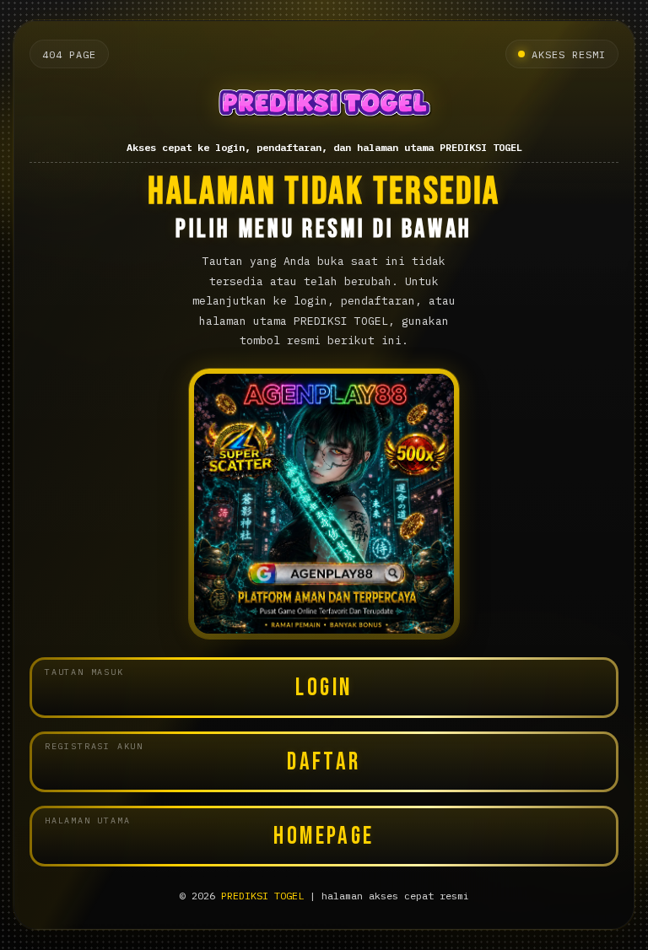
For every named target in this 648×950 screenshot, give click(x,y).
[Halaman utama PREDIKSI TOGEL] (324, 105)
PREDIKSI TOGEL (262, 895)
